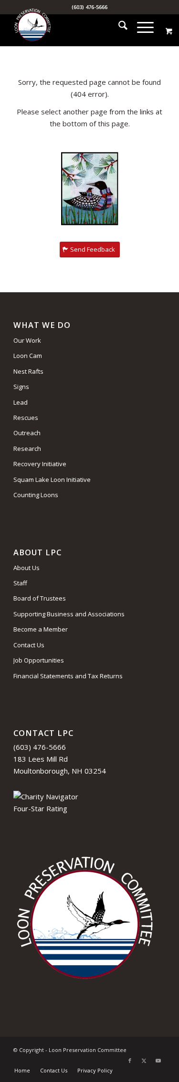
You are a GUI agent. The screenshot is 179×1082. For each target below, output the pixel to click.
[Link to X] (144, 1060)
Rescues (25, 417)
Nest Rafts (28, 371)
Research (27, 448)
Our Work (27, 340)
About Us (26, 567)
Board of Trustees (39, 598)
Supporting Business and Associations (69, 614)
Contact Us (28, 645)
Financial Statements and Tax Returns (68, 676)
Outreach (27, 433)
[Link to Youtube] (158, 1060)
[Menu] (140, 27)
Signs (21, 386)
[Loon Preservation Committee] (74, 27)
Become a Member (40, 629)
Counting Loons (35, 494)
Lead (20, 402)
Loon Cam (27, 355)
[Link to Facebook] (130, 1060)
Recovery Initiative (39, 463)
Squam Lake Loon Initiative (52, 479)
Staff (20, 583)
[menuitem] (118, 27)
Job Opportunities (38, 660)
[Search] (118, 27)
